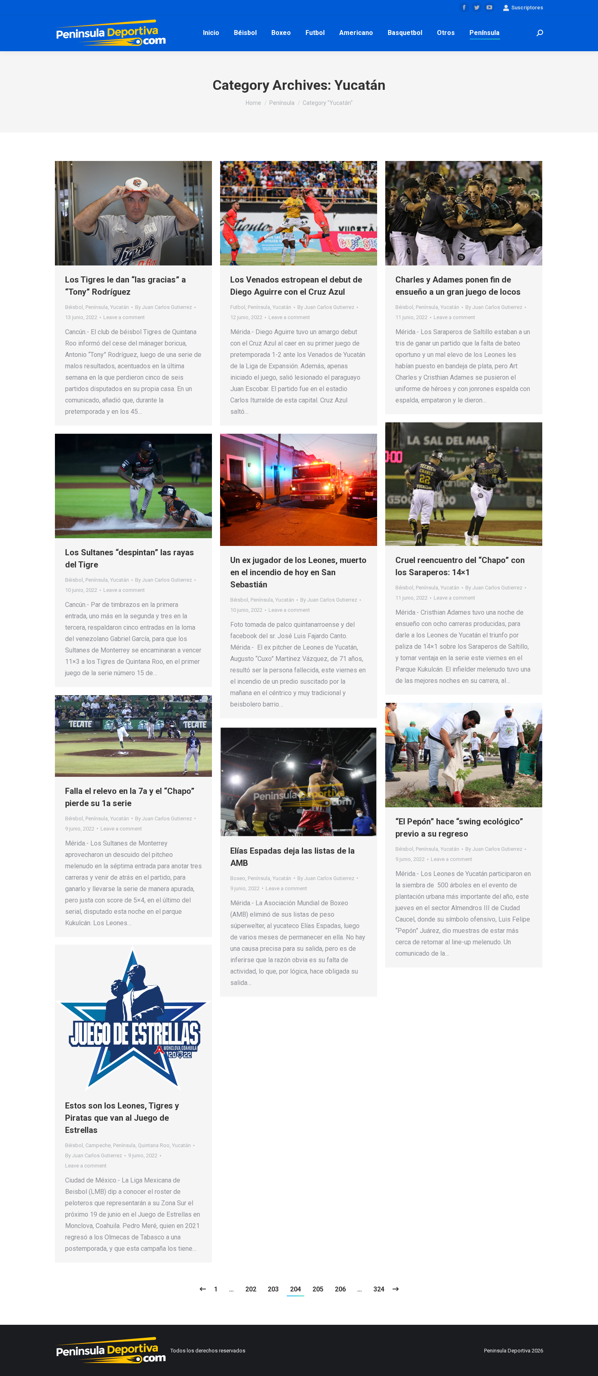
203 (273, 1289)
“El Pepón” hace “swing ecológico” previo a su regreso (459, 828)
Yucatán (119, 307)
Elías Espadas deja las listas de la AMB (292, 857)
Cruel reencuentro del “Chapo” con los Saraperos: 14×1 (460, 566)
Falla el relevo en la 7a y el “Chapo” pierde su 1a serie (129, 797)
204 (295, 1289)
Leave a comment (124, 317)
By (163, 307)
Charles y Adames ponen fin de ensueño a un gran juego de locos (458, 286)
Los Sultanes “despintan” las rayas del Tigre (129, 559)
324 (378, 1289)
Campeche (98, 1145)
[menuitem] (211, 33)
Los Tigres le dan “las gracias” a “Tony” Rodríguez (125, 286)
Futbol (237, 307)
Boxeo (237, 878)
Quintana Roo (154, 1145)
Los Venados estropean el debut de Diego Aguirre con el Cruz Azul (296, 286)
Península (96, 307)
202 (250, 1289)
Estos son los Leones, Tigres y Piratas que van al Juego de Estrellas (122, 1118)
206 (340, 1289)
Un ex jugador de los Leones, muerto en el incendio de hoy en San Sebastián (298, 572)
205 (317, 1289)
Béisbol (74, 307)
